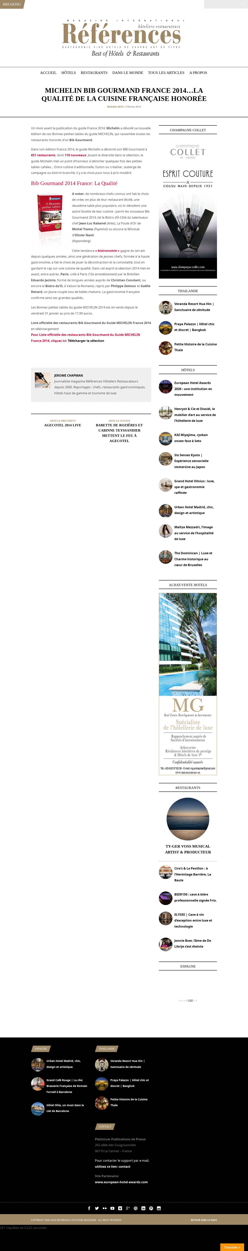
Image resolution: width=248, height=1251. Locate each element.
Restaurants (94, 72)
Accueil (48, 72)
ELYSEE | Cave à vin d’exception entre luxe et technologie (193, 920)
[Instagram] (159, 1209)
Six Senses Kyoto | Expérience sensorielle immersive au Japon (191, 461)
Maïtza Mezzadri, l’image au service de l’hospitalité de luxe (194, 533)
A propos (198, 72)
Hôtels (68, 72)
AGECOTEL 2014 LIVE (62, 425)
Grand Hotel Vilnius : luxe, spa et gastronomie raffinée (194, 487)
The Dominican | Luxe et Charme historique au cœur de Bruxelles (193, 559)
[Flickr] (105, 1209)
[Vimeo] (120, 1209)
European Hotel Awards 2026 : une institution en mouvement (193, 389)
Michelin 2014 (115, 106)
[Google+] (128, 1209)
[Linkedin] (143, 1209)
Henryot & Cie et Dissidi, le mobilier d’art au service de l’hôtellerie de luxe (195, 415)
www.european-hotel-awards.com (121, 1182)
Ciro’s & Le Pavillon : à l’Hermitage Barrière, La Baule (192, 874)
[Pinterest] (151, 1209)
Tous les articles (166, 72)
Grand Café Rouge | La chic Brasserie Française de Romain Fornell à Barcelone (66, 1086)
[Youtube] (112, 1209)
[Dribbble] (136, 1209)
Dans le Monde (127, 72)
